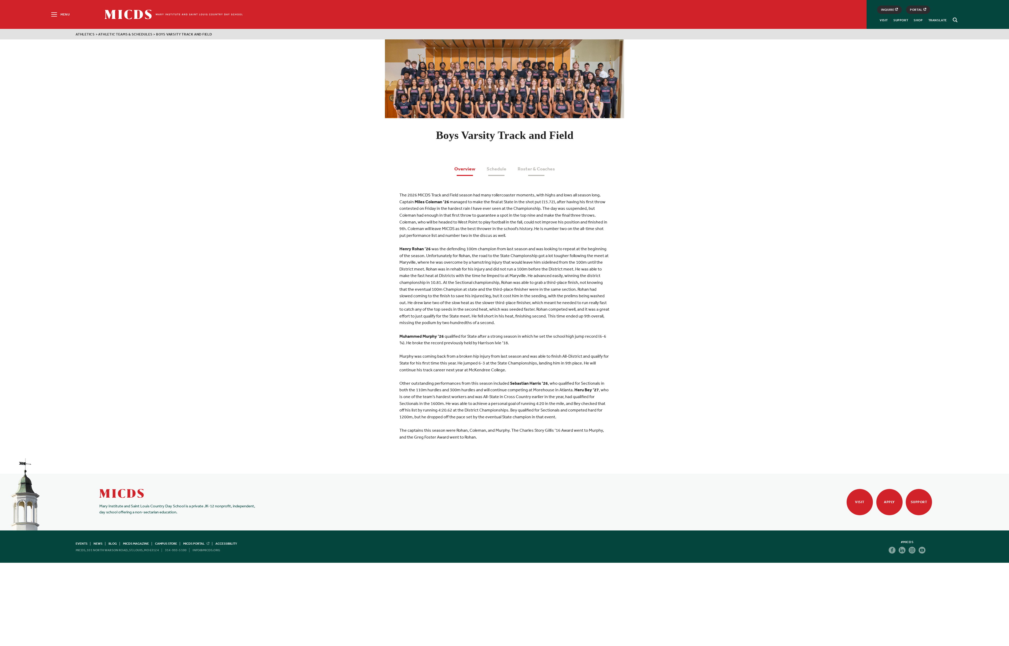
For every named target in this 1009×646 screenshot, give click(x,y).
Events (81, 543)
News (98, 543)
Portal (916, 10)
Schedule (496, 169)
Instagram (912, 550)
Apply (889, 502)
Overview (464, 169)
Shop (918, 20)
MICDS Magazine (136, 543)
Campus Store (166, 543)
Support (900, 20)
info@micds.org (206, 550)
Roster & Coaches (536, 169)
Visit (884, 20)
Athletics (85, 34)
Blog (113, 543)
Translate (937, 20)
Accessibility (226, 543)
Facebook (892, 550)
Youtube (922, 550)
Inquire (887, 10)
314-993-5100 (176, 550)
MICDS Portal (194, 543)
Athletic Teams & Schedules (125, 34)
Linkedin (902, 550)
